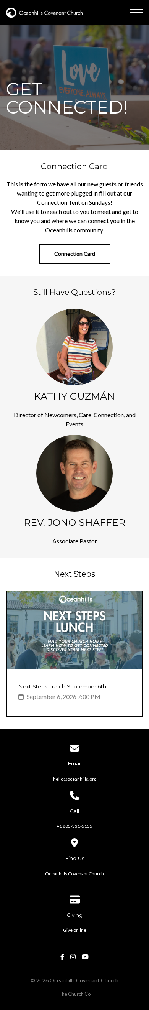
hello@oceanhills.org (74, 779)
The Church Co (74, 994)
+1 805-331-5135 (74, 826)
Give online (74, 930)
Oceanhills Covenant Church (74, 874)
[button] (136, 12)
